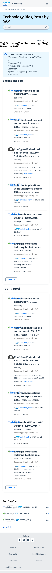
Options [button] (40, 40)
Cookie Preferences (13, 567)
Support (39, 561)
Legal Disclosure (39, 554)
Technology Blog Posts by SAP (15, 9)
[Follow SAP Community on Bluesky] (24, 540)
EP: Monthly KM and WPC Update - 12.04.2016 (28, 218)
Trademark (13, 561)
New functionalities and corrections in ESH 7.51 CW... (28, 123)
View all (11, 280)
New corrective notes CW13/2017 (27, 94)
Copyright (13, 554)
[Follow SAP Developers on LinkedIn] (32, 540)
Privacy (13, 547)
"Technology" (13, 63)
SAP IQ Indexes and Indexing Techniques (27, 247)
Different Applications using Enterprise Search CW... (28, 188)
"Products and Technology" (19, 66)
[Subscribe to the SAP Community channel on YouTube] (28, 540)
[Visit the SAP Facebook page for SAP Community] (19, 540)
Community (17, 3)
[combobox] (26, 27)
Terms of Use (39, 547)
